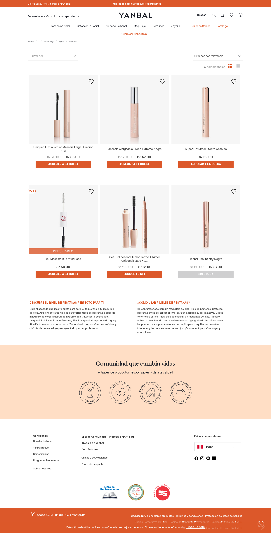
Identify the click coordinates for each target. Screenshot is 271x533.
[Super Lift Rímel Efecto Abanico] (206, 109)
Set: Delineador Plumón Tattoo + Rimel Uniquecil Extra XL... (134, 259)
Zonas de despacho (92, 464)
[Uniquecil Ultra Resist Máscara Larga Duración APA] (63, 109)
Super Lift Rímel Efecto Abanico (206, 149)
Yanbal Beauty (41, 447)
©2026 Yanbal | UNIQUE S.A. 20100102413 (61, 515)
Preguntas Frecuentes (46, 460)
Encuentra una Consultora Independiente (53, 16)
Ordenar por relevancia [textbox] (208, 56)
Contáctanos (89, 449)
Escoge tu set (135, 274)
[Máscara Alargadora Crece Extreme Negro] (134, 109)
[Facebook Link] (196, 458)
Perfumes (158, 26)
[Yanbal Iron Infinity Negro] (206, 219)
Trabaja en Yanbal (92, 443)
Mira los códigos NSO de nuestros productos (137, 4)
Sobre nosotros (42, 468)
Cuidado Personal (116, 26)
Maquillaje (140, 26)
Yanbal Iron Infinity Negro (206, 259)
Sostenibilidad (41, 454)
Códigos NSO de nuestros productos (152, 516)
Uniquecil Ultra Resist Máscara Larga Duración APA (63, 149)
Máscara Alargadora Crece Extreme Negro (134, 149)
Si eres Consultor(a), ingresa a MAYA (49, 4)
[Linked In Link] (214, 458)
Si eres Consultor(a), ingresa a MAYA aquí (108, 437)
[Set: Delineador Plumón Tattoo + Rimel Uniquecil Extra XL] (134, 219)
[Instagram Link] (202, 458)
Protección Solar (60, 26)
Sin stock (205, 274)
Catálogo (222, 26)
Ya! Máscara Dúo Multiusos (63, 259)
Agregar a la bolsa (63, 164)
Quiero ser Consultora (134, 34)
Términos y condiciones (189, 516)
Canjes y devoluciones (94, 457)
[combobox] (218, 55)
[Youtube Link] (208, 458)
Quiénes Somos (201, 26)
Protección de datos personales (223, 516)
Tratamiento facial (88, 26)
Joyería (175, 26)
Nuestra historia (42, 441)
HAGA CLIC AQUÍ (195, 527)
